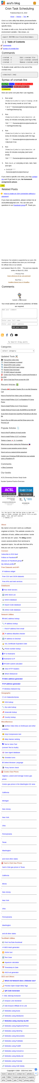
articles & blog (32, 1074)
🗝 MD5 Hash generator (10, 947)
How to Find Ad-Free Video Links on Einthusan (16, 395)
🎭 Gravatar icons (8, 757)
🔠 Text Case (7, 957)
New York (5, 817)
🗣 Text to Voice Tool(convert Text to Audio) (10, 745)
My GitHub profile (7, 564)
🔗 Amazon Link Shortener (12, 1001)
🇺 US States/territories (10, 697)
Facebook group (19, 205)
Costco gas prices (19, 1077)
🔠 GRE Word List (9, 595)
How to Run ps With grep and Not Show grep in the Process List (17, 421)
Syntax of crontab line (11, 49)
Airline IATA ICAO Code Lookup (14, 367)
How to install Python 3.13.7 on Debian (13, 436)
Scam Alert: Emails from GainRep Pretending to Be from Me (19, 415)
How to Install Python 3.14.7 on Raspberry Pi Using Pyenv (17, 401)
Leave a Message (19, 300)
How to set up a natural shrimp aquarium (14, 452)
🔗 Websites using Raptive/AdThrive (15, 1026)
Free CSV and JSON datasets (13, 576)
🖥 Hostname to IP (8, 659)
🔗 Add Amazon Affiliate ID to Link (14, 1006)
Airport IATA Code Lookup (12, 365)
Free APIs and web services (12, 581)
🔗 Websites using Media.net (12, 1056)
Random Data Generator (12, 370)
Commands (7, 45)
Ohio (4, 826)
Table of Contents (16, 42)
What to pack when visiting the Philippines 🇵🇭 (15, 444)
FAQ (20, 1080)
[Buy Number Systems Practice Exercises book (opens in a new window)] (26, 496)
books (9, 1080)
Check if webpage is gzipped (13, 362)
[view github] (11, 335)
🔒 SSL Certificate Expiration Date (14, 644)
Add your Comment (19, 327)
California (5, 792)
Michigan (5, 801)
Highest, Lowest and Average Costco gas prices (17, 777)
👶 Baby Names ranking (11, 739)
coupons (31, 1077)
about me (11, 1074)
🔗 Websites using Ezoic (11, 1011)
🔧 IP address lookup (10, 624)
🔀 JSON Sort (7, 952)
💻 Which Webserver (10, 674)
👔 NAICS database (9, 600)
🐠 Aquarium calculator (10, 962)
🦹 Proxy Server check (10, 767)
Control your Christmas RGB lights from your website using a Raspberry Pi (18, 457)
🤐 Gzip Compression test (11, 734)
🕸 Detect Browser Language (12, 762)
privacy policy (29, 1080)
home (4, 1074)
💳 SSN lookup (7, 702)
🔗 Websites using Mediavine (13, 1016)
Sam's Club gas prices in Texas (13, 867)
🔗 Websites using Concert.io (13, 1051)
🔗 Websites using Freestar (12, 1061)
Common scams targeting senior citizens (14, 448)
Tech (24, 16)
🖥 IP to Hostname (8, 654)
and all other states (9, 934)
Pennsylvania (7, 834)
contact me (21, 1074)
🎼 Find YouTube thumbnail (12, 942)
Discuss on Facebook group (11, 561)
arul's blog (13, 3)
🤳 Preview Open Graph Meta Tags (15, 986)
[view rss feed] (2, 335)
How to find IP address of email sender (13, 432)
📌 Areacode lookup (9, 712)
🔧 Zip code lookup (9, 707)
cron (2, 185)
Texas (4, 842)
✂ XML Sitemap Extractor (11, 996)
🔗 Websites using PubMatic (12, 1041)
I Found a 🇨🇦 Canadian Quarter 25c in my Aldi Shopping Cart (19, 390)
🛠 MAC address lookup (10, 619)
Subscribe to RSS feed (9, 554)
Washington (6, 850)
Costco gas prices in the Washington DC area (18, 784)
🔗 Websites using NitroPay (12, 1031)
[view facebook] (7, 335)
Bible (9, 1077)
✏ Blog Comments (7, 467)
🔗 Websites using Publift (11, 1046)
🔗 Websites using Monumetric (13, 1036)
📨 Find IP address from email (13, 629)
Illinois (4, 884)
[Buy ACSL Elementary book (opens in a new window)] (9, 496)
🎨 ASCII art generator (10, 972)
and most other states (10, 859)
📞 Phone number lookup (11, 649)
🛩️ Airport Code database (11, 605)
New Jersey (6, 809)
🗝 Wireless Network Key (11, 689)
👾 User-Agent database (11, 752)
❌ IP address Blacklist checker (13, 634)
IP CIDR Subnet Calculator (12, 372)
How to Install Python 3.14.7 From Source (14, 406)
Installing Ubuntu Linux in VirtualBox (18, 282)
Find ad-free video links (11, 360)
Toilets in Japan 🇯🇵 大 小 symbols (12, 440)
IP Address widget (8, 571)
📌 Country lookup (9, 717)
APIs (3, 1080)
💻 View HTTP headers (10, 669)
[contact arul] (16, 335)
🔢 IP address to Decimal (11, 639)
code (3, 1077)
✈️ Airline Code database (11, 610)
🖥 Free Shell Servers (9, 590)
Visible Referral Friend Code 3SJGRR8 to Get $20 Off (18, 410)
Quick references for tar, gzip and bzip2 (19, 276)
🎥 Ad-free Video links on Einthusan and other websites (19, 727)
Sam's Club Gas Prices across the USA (16, 379)
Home (12, 16)
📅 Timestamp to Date (10, 967)
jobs (15, 1080)
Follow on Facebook (8, 557)
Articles (18, 16)
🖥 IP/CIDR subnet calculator (12, 664)
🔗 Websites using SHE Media (13, 1066)
